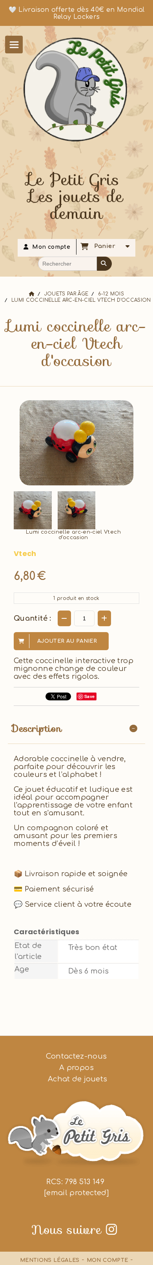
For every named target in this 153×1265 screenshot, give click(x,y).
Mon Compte (107, 1260)
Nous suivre (74, 1229)
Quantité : (32, 618)
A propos (76, 1068)
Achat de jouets (76, 1079)
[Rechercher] (104, 264)
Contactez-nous (76, 1056)
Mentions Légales (50, 1260)
